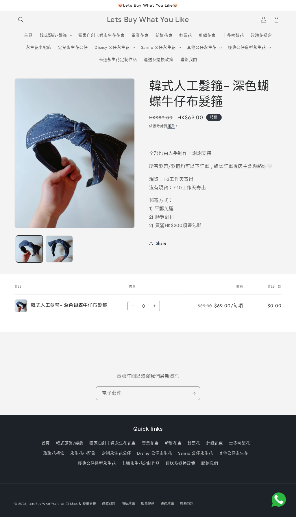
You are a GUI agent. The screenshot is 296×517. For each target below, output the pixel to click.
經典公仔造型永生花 (97, 463)
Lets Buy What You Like (46, 503)
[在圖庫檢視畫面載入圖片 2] (59, 248)
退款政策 (109, 503)
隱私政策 (128, 503)
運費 (171, 126)
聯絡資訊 (187, 503)
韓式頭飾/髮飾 (70, 443)
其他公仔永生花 (233, 453)
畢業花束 (150, 443)
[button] (20, 19)
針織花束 (214, 443)
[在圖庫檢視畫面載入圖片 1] (29, 248)
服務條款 (148, 503)
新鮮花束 (173, 443)
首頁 (46, 443)
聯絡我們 (209, 463)
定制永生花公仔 (116, 453)
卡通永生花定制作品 (141, 463)
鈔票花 (194, 443)
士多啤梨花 (239, 443)
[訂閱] (193, 393)
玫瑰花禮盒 (53, 453)
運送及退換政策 (180, 463)
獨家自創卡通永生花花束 (112, 443)
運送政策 (167, 503)
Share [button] (161, 243)
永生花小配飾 (83, 453)
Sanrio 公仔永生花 (195, 453)
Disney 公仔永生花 (154, 453)
